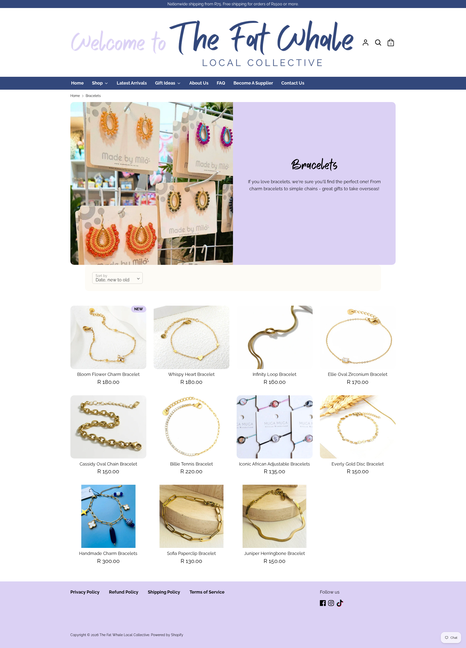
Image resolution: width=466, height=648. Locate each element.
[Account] (365, 40)
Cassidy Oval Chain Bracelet (108, 464)
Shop (98, 83)
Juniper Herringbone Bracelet (274, 553)
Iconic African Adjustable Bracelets (274, 464)
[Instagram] (331, 603)
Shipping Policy (164, 592)
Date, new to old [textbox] (112, 279)
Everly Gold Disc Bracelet (358, 464)
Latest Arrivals (132, 83)
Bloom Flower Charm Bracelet (108, 374)
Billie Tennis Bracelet (191, 464)
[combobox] (117, 278)
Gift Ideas (165, 83)
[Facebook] (323, 603)
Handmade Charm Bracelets (108, 553)
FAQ (221, 83)
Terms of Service (207, 592)
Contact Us (292, 83)
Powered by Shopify (167, 635)
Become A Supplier (253, 83)
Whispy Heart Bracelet (191, 374)
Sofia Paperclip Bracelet (191, 553)
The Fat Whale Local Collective (124, 635)
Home (77, 83)
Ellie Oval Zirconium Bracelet (357, 374)
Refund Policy (123, 592)
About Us (198, 83)
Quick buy (108, 360)
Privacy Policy (85, 592)
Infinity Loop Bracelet (274, 374)
